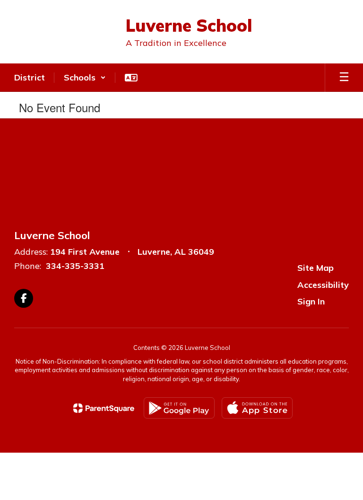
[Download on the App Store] (257, 408)
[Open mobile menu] (344, 77)
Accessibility (323, 284)
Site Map (315, 267)
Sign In (311, 301)
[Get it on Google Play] (179, 408)
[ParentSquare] (104, 408)
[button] (84, 77)
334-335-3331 (75, 265)
